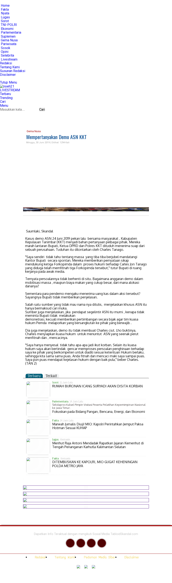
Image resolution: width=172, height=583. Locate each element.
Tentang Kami (64, 557)
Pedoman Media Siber (98, 557)
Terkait (51, 376)
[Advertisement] (86, 176)
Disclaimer (131, 557)
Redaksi (39, 557)
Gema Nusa (33, 131)
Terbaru (34, 376)
